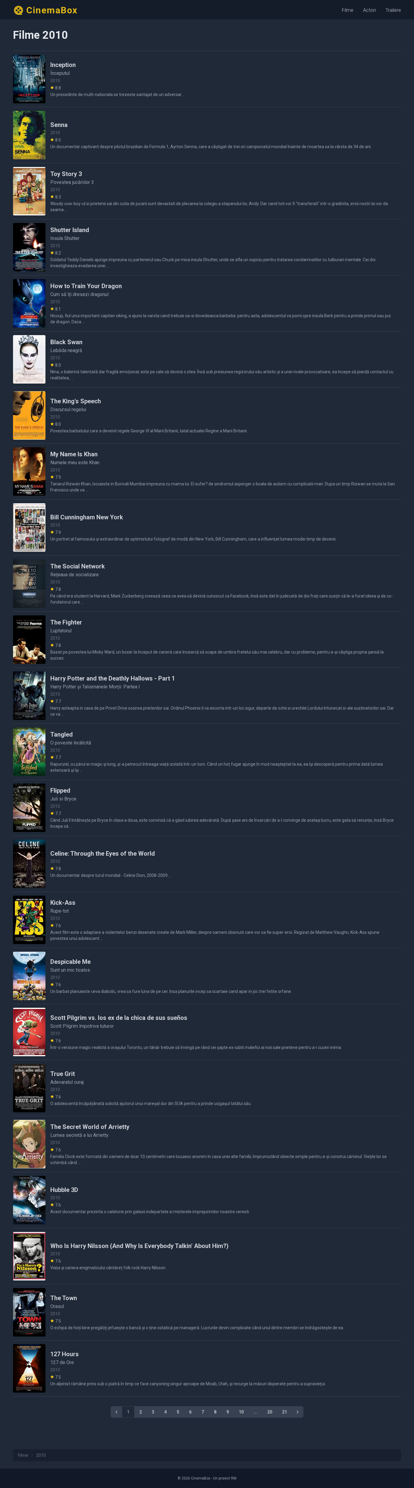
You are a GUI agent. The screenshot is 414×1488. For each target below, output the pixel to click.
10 (241, 1412)
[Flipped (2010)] (29, 808)
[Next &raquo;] (297, 1412)
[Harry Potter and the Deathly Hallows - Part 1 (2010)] (29, 695)
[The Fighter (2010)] (29, 639)
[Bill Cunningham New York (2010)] (29, 527)
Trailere (393, 10)
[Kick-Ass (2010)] (29, 920)
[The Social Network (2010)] (29, 583)
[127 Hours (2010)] (29, 1368)
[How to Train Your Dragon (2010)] (29, 303)
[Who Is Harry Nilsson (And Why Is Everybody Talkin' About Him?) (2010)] (29, 1256)
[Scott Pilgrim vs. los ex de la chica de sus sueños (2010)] (29, 1032)
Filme (347, 10)
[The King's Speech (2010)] (29, 415)
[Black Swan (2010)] (29, 359)
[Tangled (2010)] (29, 751)
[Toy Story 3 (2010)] (29, 191)
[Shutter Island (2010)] (29, 247)
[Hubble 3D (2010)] (29, 1200)
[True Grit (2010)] (29, 1088)
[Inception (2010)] (29, 79)
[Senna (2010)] (29, 135)
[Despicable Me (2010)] (29, 976)
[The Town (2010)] (29, 1312)
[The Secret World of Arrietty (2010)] (29, 1144)
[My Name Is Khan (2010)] (29, 471)
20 (269, 1412)
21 (284, 1412)
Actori (369, 10)
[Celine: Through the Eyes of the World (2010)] (29, 864)
